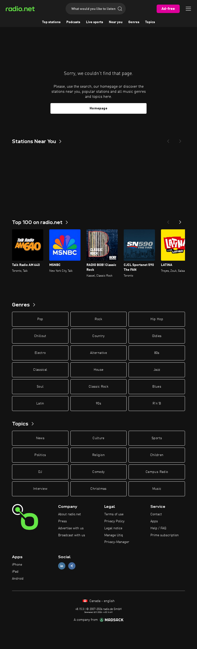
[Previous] (168, 140)
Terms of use (113, 514)
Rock (98, 319)
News (40, 438)
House (99, 369)
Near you (116, 22)
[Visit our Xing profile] (72, 566)
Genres (133, 22)
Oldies (157, 336)
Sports (157, 438)
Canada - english (101, 601)
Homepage (99, 108)
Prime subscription (164, 535)
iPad (15, 571)
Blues (156, 386)
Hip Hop (156, 319)
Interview (40, 488)
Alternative (98, 353)
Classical (40, 369)
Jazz (157, 369)
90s (98, 403)
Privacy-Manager (116, 542)
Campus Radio (157, 472)
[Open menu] (188, 9)
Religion (98, 455)
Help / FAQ (158, 528)
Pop (40, 319)
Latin (40, 403)
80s (157, 353)
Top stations (51, 22)
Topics (150, 22)
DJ (40, 472)
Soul (40, 386)
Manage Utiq (113, 535)
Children (157, 455)
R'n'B (157, 403)
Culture (98, 438)
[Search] (120, 9)
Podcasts (73, 22)
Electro (40, 353)
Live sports (94, 22)
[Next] (180, 140)
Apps (154, 521)
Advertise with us (71, 528)
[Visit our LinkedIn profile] (62, 566)
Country (98, 336)
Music (156, 488)
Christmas (98, 488)
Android (18, 578)
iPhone (17, 564)
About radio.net (69, 514)
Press (62, 521)
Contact (156, 514)
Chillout (40, 336)
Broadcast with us (71, 535)
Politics (40, 455)
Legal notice (113, 528)
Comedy (98, 472)
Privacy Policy (114, 521)
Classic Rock (98, 386)
